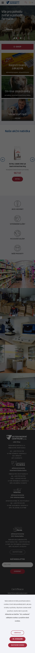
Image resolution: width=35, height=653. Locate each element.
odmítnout (17, 632)
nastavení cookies (17, 645)
